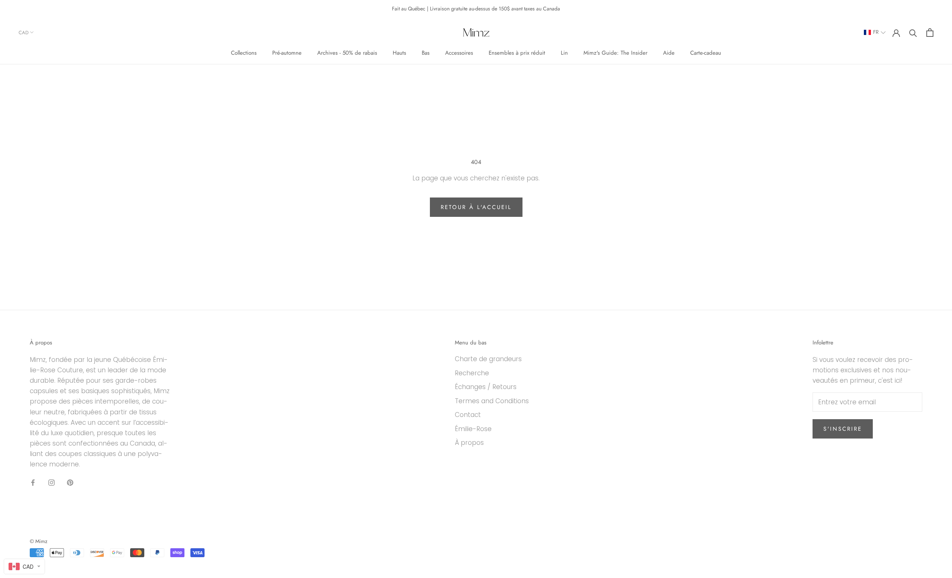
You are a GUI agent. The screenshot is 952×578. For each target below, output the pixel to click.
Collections (244, 53)
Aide (669, 53)
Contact (468, 414)
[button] (875, 32)
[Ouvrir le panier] (929, 32)
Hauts (399, 53)
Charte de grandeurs (488, 358)
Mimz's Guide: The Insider (615, 53)
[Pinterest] (70, 482)
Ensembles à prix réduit (517, 53)
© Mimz (38, 541)
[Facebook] (33, 482)
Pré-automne (287, 53)
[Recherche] (913, 32)
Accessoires (459, 53)
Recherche (472, 373)
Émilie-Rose (473, 428)
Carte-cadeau (705, 53)
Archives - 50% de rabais (347, 53)
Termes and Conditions (492, 400)
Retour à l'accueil (476, 207)
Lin (564, 53)
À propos (469, 442)
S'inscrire (842, 429)
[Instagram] (51, 482)
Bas (426, 53)
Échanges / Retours (486, 386)
